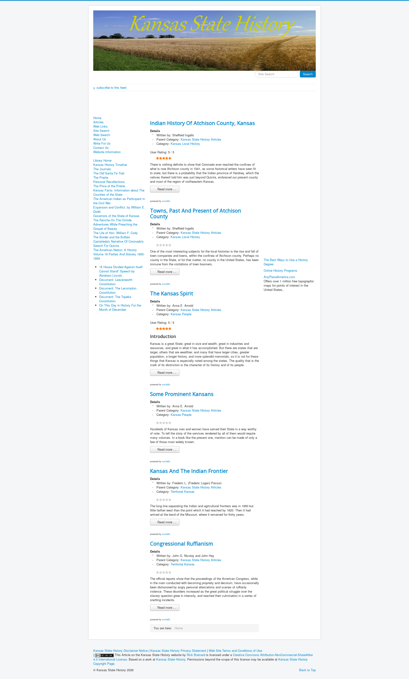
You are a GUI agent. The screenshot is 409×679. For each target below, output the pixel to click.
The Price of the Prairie (109, 186)
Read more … (166, 189)
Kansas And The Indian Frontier (189, 470)
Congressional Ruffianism (181, 543)
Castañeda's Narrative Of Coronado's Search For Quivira (118, 243)
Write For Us (102, 143)
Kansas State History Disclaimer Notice (120, 650)
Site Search (101, 131)
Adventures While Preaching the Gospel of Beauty (115, 226)
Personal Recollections (109, 182)
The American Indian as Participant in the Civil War (119, 201)
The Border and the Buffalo (111, 237)
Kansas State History (170, 659)
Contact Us (101, 148)
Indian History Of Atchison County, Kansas (202, 122)
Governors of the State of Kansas (116, 216)
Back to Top (307, 670)
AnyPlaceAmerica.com (279, 277)
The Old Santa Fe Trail (108, 173)
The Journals (102, 169)
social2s (166, 201)
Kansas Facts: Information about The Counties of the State (118, 192)
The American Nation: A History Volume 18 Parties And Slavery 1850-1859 (119, 254)
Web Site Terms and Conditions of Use (235, 650)
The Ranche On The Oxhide (112, 220)
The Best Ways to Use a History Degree (286, 261)
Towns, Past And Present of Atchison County (195, 213)
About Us (99, 139)
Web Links (100, 126)
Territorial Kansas (183, 491)
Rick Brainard (196, 654)
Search (308, 74)
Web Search (101, 135)
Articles (98, 122)
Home (97, 118)
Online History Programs (280, 270)
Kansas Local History (185, 143)
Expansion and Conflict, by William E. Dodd (119, 209)
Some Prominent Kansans (181, 393)
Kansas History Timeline (110, 165)
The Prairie (100, 177)
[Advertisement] (179, 104)
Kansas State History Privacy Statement (178, 650)
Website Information (107, 152)
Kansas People (181, 314)
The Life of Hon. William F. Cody (115, 233)
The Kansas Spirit (171, 293)
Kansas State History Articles (201, 139)
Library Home (102, 160)
